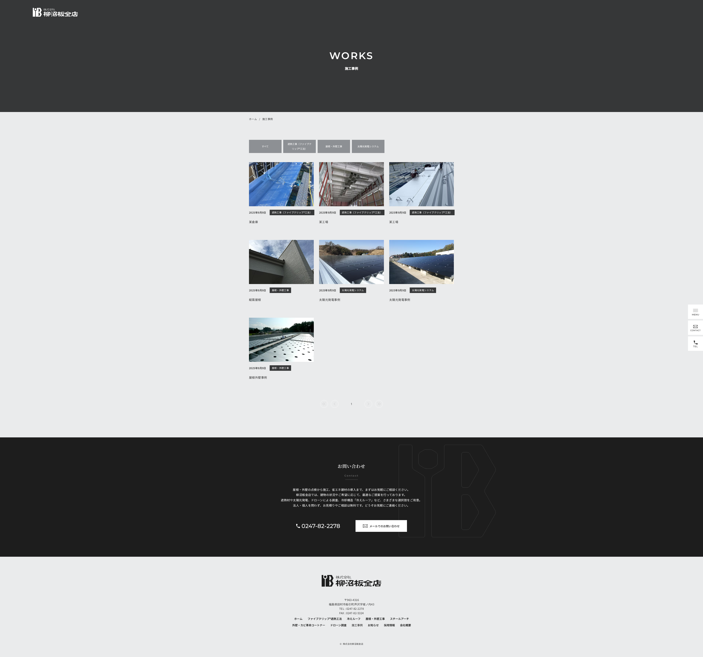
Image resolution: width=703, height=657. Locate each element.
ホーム (253, 119)
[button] (695, 311)
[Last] (379, 404)
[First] (324, 404)
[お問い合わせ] (695, 327)
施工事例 (267, 119)
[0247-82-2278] (695, 343)
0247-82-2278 (355, 609)
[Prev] (335, 404)
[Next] (368, 404)
